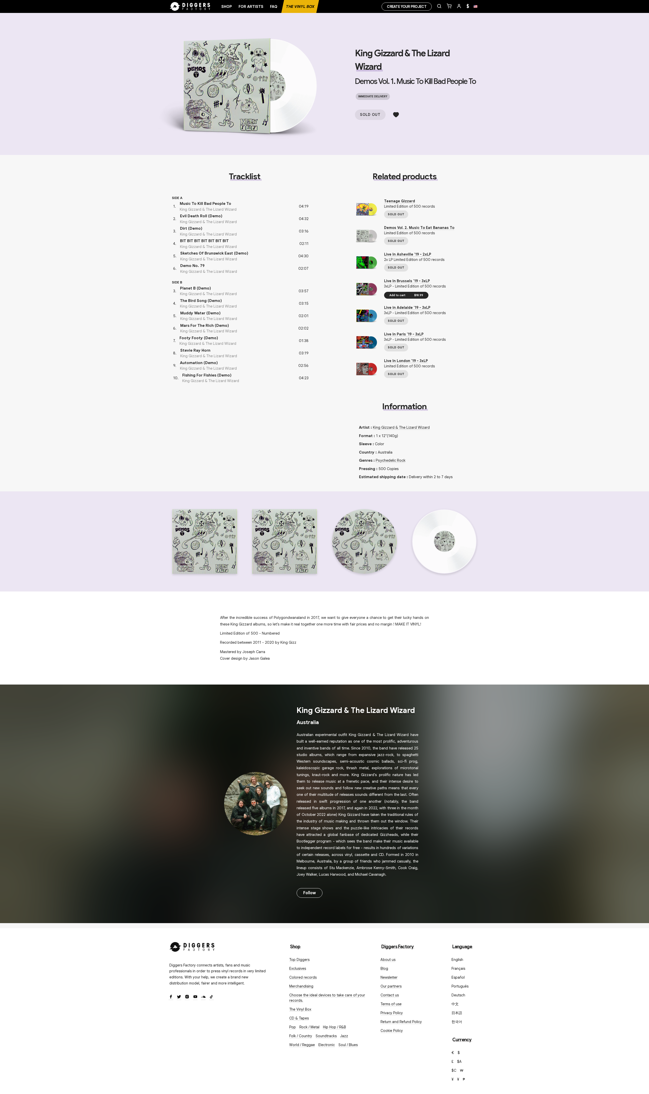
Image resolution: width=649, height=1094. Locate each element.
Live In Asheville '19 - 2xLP (407, 254)
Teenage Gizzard (399, 201)
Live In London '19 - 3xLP (406, 360)
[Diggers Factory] (192, 945)
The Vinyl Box (300, 6)
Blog (384, 968)
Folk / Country (300, 1036)
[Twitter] (179, 997)
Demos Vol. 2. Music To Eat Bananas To (419, 227)
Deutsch (458, 995)
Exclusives (297, 968)
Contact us (390, 995)
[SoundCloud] (203, 997)
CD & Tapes (299, 1018)
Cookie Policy (392, 1030)
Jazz (344, 1036)
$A (459, 1061)
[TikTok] (211, 997)
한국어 (457, 1021)
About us (388, 959)
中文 (455, 1004)
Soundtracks (326, 1036)
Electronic (326, 1045)
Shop (226, 6)
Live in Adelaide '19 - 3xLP (407, 307)
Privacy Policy (392, 1013)
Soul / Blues (348, 1045)
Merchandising (301, 986)
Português (460, 986)
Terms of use (391, 1004)
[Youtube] (195, 997)
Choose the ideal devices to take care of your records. (327, 998)
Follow (309, 892)
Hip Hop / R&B (334, 1027)
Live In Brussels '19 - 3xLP (407, 281)
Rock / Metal (309, 1027)
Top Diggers (299, 959)
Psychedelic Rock (390, 460)
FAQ (273, 6)
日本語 (457, 1013)
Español (458, 977)
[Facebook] (171, 997)
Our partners (391, 986)
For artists (251, 6)
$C (454, 1070)
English (457, 959)
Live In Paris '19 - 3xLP (404, 334)
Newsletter (389, 977)
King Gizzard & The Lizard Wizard (401, 427)
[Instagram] (187, 997)
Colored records (303, 977)
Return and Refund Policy (401, 1021)
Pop (292, 1027)
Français (458, 968)
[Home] (190, 6)
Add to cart (406, 295)
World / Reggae (302, 1045)
